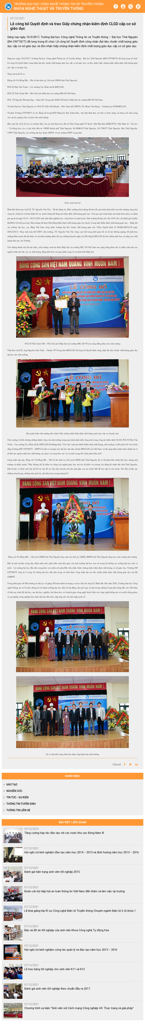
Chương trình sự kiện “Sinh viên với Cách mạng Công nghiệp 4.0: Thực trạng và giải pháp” (79, 1008)
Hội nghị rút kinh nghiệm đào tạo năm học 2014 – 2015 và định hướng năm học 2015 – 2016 (81, 852)
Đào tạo (11, 784)
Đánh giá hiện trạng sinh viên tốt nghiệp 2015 (52, 872)
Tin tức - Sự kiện (17, 797)
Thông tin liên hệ (18, 810)
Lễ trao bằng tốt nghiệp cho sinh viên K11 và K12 (54, 969)
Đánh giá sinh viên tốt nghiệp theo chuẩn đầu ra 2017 (57, 988)
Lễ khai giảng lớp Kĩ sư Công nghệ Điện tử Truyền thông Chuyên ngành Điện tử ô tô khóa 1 (80, 910)
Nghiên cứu (14, 790)
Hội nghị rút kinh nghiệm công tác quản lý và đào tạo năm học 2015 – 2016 (70, 949)
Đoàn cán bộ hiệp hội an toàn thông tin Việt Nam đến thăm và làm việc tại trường (74, 891)
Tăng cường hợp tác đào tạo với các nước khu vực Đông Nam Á (64, 833)
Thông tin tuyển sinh (21, 803)
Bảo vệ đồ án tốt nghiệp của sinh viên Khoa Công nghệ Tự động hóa (66, 930)
